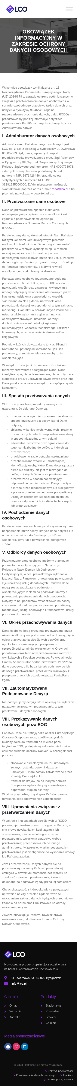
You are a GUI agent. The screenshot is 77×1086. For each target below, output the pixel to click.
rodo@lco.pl (60, 189)
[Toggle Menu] (69, 9)
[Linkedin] (24, 1046)
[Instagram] (16, 1046)
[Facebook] (8, 1046)
